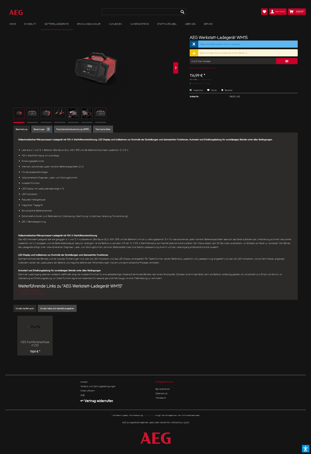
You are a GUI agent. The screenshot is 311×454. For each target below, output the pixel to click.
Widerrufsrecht (87, 390)
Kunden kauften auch (25, 308)
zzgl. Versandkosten (204, 79)
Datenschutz (162, 393)
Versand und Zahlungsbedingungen (98, 386)
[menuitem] (144, 11)
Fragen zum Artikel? (30, 290)
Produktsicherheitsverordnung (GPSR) (72, 129)
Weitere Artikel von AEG (32, 293)
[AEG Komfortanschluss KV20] (35, 327)
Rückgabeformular (164, 381)
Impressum (161, 397)
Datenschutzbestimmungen (203, 67)
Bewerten (228, 90)
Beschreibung (21, 129)
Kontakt (84, 381)
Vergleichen (197, 90)
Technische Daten (103, 129)
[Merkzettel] (264, 11)
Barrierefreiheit (163, 388)
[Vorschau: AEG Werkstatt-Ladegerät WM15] (19, 113)
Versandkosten (149, 415)
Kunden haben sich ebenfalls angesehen (57, 308)
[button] (305, 448)
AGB (82, 395)
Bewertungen (41, 129)
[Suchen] (182, 11)
